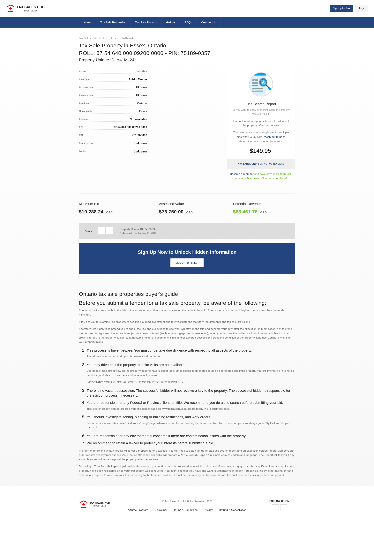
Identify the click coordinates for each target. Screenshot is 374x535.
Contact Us (208, 22)
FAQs (188, 22)
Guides (171, 22)
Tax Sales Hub (88, 38)
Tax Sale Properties (113, 22)
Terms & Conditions (186, 509)
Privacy (208, 509)
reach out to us (273, 136)
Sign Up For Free (186, 263)
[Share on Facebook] (101, 230)
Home (87, 22)
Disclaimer (160, 509)
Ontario (103, 38)
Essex (115, 38)
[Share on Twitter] (109, 230)
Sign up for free (341, 8)
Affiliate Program (138, 509)
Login (362, 8)
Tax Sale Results (146, 22)
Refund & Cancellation (232, 509)
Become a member (242, 173)
